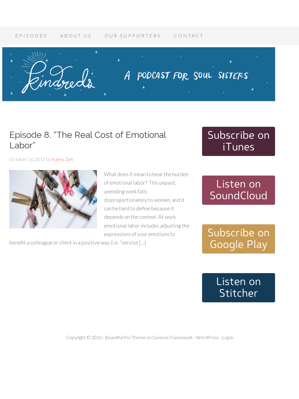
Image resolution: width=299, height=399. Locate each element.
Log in (227, 337)
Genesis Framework (172, 337)
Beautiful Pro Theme (125, 337)
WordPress (207, 337)
